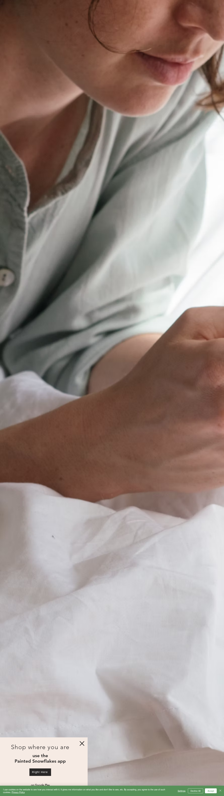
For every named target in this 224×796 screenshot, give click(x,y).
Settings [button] (181, 790)
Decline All (195, 790)
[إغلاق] (220, 791)
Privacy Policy (18, 792)
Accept (211, 790)
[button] (82, 743)
